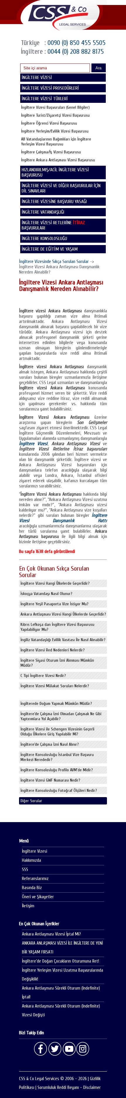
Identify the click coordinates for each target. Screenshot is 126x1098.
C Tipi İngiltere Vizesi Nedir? (43, 675)
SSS (25, 869)
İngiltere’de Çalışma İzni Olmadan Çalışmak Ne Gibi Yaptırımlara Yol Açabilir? (61, 716)
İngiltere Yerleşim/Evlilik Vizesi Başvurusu (54, 131)
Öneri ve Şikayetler (38, 896)
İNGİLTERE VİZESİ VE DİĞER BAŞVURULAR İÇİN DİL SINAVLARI (61, 188)
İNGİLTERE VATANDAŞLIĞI (43, 212)
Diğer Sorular (31, 800)
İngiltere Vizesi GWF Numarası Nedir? (50, 780)
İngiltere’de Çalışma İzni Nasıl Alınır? (50, 744)
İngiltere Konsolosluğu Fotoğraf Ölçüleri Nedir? (59, 790)
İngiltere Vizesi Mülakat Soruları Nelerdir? (55, 685)
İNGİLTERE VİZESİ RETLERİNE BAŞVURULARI (53, 225)
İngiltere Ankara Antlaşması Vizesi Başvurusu (58, 159)
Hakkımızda (31, 860)
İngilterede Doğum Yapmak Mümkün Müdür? (56, 703)
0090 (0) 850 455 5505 (75, 43)
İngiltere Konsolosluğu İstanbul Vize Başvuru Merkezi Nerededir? (57, 757)
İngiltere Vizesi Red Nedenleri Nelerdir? (53, 650)
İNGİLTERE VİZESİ (37, 77)
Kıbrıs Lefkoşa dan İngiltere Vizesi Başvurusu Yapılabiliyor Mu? (57, 627)
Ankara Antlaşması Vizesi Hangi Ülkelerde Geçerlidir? (63, 614)
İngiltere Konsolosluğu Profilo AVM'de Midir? (57, 769)
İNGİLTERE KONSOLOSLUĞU (44, 238)
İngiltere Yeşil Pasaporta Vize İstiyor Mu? (54, 603)
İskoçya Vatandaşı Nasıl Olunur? (46, 593)
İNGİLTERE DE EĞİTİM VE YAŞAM (50, 249)
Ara (98, 68)
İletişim (28, 905)
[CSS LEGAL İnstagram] (83, 1049)
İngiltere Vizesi (34, 851)
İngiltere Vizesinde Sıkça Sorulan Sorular (54, 261)
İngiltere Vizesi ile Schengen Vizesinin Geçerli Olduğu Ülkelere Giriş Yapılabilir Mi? (57, 732)
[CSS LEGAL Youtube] (69, 1049)
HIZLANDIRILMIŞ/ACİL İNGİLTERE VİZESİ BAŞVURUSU (55, 172)
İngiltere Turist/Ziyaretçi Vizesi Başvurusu (55, 115)
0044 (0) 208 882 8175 (75, 52)
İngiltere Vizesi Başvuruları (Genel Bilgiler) (55, 107)
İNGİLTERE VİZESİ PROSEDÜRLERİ (50, 88)
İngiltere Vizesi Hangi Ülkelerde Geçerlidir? (55, 583)
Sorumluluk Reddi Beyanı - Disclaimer (69, 1087)
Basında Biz (32, 887)
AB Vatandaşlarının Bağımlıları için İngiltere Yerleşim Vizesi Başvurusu (56, 142)
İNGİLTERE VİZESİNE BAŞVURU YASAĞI (54, 201)
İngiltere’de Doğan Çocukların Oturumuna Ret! (60, 961)
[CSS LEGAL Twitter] (55, 1049)
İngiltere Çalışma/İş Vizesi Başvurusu (51, 152)
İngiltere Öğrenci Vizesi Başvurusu (49, 123)
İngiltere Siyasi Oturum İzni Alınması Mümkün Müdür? (57, 663)
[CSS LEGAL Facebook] (41, 1049)
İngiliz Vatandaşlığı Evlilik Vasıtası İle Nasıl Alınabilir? (63, 639)
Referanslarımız (35, 878)
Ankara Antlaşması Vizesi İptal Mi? (51, 934)
